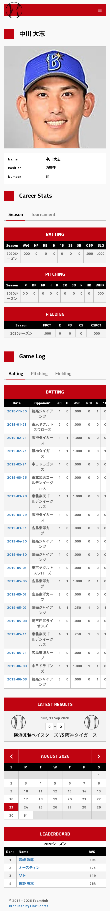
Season (15, 214)
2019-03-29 (17, 514)
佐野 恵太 (26, 883)
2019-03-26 (17, 477)
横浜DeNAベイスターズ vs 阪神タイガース (55, 734)
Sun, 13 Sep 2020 (55, 717)
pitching (39, 374)
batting (15, 374)
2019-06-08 (17, 665)
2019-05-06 (17, 581)
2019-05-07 (17, 594)
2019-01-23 (17, 424)
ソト (22, 875)
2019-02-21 (17, 437)
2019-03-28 (17, 496)
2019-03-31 (17, 527)
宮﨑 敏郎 (26, 859)
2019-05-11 (17, 634)
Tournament (43, 214)
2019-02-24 (17, 464)
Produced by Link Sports (28, 905)
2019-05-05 (17, 567)
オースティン (29, 867)
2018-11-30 (17, 411)
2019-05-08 (17, 620)
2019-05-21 (17, 652)
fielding (63, 374)
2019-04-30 (17, 541)
